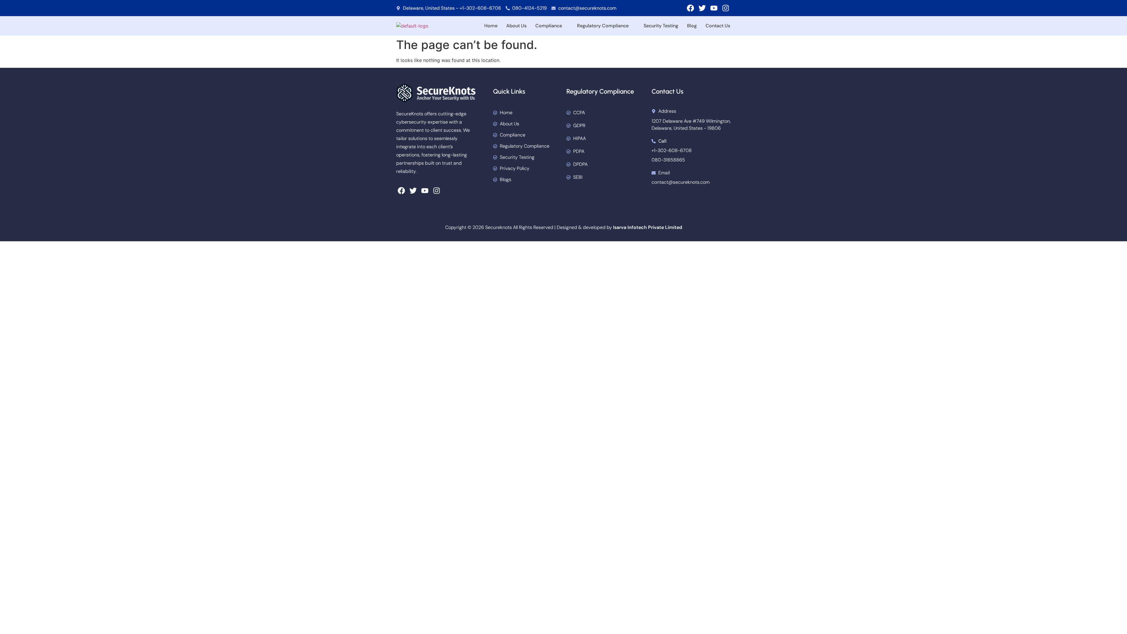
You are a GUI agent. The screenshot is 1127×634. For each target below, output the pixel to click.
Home (490, 26)
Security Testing (661, 26)
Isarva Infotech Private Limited (647, 227)
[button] (552, 26)
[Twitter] (702, 8)
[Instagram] (726, 8)
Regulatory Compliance (603, 26)
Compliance (548, 26)
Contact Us (718, 26)
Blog (692, 26)
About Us (516, 26)
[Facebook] (690, 8)
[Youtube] (714, 8)
